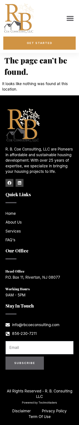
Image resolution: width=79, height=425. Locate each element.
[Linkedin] (19, 183)
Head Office (15, 271)
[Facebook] (9, 183)
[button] (70, 18)
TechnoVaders (47, 402)
